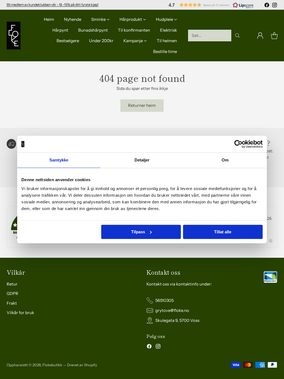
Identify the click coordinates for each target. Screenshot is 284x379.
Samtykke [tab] (59, 160)
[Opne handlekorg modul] (274, 35)
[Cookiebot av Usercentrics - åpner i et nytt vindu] (238, 144)
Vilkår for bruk (20, 312)
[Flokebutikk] (14, 35)
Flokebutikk (52, 365)
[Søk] (237, 35)
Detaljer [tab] (142, 160)
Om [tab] (225, 160)
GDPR (12, 293)
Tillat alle (222, 231)
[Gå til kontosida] (260, 35)
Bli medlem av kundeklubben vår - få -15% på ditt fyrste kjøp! (52, 4)
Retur (12, 284)
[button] (211, 5)
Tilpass (138, 231)
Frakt (12, 303)
